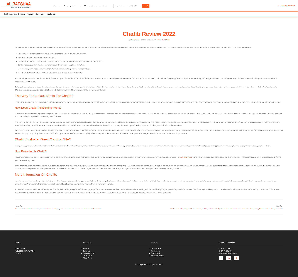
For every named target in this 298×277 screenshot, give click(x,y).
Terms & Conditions (89, 253)
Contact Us (86, 251)
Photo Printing (155, 253)
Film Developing (156, 249)
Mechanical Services (157, 256)
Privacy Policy (87, 258)
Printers (21, 14)
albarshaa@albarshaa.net (228, 253)
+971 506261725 (225, 251)
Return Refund (87, 256)
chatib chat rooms (186, 157)
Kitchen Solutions (91, 6)
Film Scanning (155, 251)
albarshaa (135, 39)
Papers (30, 14)
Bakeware (40, 14)
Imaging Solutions (71, 6)
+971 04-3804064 (287, 6)
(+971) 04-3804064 (226, 249)
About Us (86, 249)
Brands (57, 6)
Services (106, 6)
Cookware (51, 14)
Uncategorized (163, 39)
